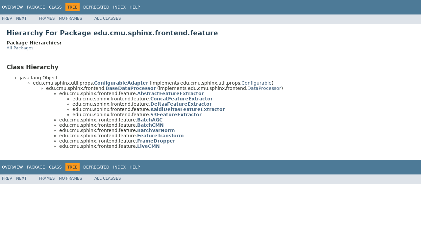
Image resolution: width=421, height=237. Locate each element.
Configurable (256, 83)
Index (119, 7)
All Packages (20, 47)
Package (36, 7)
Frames (47, 18)
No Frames (70, 18)
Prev (7, 18)
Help (135, 7)
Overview (12, 7)
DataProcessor (264, 88)
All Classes (107, 18)
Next (21, 18)
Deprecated (96, 7)
